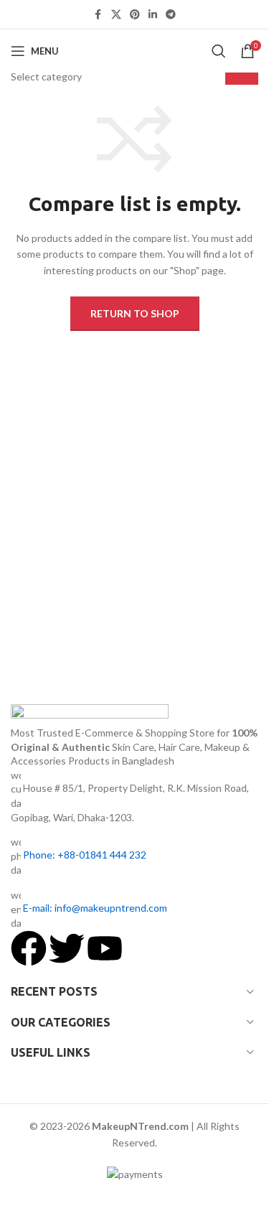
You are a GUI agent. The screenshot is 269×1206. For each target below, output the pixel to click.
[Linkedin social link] (152, 14)
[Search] (218, 51)
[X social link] (116, 14)
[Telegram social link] (170, 14)
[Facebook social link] (98, 14)
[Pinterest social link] (135, 14)
